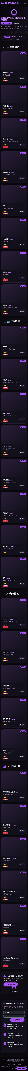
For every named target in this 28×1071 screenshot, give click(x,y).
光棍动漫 (17, 39)
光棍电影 (14, 36)
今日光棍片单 (11, 984)
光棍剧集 (21, 36)
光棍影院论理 (12, 2)
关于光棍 (7, 1064)
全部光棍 (7, 36)
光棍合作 (20, 1064)
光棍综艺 (11, 39)
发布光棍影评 (18, 1020)
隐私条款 (14, 1064)
